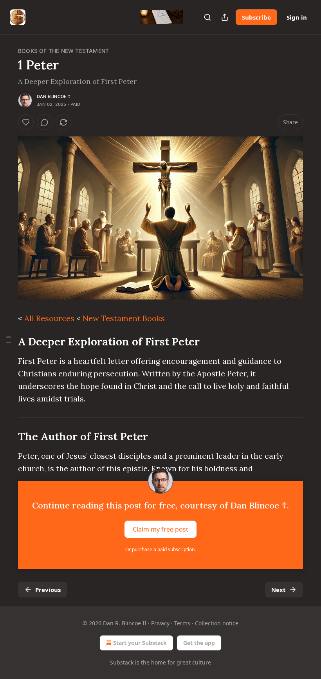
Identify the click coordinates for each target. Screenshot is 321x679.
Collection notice (216, 623)
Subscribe (256, 17)
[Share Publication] (225, 17)
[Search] (207, 17)
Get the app (199, 642)
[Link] (7, 341)
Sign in (297, 17)
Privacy (160, 623)
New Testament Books (124, 318)
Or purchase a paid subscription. (160, 549)
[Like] (26, 122)
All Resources (49, 318)
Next (278, 590)
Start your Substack (140, 642)
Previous (48, 590)
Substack (121, 662)
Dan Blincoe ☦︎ (54, 96)
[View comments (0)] (44, 122)
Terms (182, 623)
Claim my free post (160, 529)
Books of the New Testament (63, 50)
